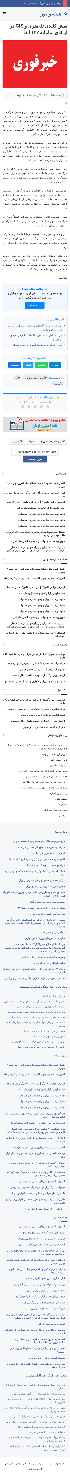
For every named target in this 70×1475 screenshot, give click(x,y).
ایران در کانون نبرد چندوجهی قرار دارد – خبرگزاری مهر (38, 1041)
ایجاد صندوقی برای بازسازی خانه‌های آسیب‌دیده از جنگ (38, 1017)
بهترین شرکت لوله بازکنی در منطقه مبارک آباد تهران (42, 771)
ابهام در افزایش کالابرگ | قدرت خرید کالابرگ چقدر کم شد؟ (33, 3)
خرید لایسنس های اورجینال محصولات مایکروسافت (43, 787)
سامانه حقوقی (60, 798)
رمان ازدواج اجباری (58, 793)
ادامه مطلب (34, 305)
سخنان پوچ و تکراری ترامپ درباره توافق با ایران (41, 1006)
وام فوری (63, 815)
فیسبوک (15, 364)
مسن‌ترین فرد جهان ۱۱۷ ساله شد (48, 1036)
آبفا (30, 441)
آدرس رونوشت (35, 459)
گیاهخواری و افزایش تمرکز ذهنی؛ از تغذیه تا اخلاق (40, 1427)
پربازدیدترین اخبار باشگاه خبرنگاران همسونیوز (43, 986)
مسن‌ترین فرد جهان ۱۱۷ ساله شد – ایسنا (44, 1031)
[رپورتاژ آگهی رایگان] (35, 424)
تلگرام (55, 364)
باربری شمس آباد (59, 759)
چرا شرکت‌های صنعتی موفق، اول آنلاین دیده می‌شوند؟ (38, 1393)
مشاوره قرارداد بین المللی (55, 810)
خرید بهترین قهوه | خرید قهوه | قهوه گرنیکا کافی (44, 782)
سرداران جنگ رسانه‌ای (53, 996)
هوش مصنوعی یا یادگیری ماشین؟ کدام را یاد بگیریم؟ (39, 1416)
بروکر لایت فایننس (58, 765)
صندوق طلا (62, 804)
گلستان (17, 441)
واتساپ (41, 364)
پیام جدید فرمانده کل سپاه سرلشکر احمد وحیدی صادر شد (36, 1011)
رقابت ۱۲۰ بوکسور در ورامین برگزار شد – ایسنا (41, 1046)
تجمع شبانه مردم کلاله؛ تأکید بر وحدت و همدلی (37, 344)
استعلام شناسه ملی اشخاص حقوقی (47, 1432)
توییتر (28, 364)
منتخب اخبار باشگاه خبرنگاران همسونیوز (45, 1375)
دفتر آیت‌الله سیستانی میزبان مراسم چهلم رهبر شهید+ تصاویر (34, 1001)
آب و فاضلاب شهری (51, 441)
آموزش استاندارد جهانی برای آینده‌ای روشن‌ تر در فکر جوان (35, 1421)
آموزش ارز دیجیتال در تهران (54, 754)
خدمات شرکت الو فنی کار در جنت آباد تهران (46, 776)
